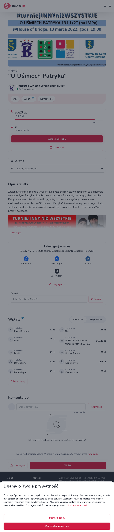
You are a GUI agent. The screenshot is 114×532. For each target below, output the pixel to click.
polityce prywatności (76, 505)
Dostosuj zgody (57, 517)
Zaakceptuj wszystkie (57, 526)
